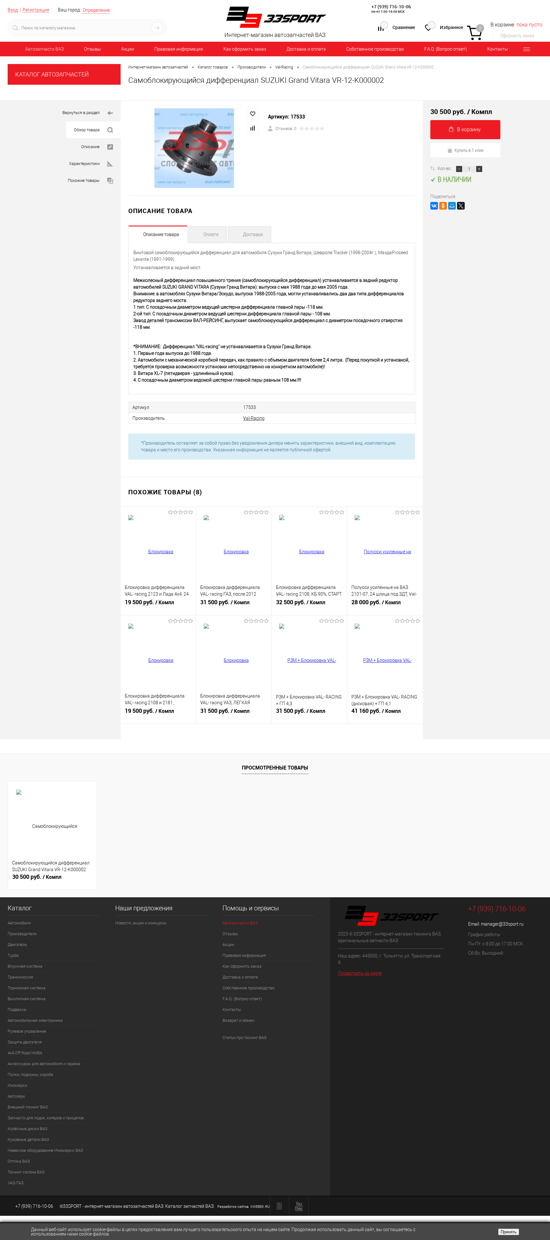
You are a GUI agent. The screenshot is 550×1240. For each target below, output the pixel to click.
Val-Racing (253, 418)
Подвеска (17, 1009)
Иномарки (17, 1085)
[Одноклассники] (443, 206)
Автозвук (16, 1096)
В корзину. (469, 129)
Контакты (497, 49)
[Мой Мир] (452, 206)
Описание (90, 146)
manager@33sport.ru (502, 924)
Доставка (253, 234)
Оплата (211, 234)
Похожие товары (84, 180)
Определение (96, 10)
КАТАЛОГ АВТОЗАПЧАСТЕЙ (52, 74)
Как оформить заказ (244, 49)
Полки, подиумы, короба (30, 1074)
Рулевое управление (27, 1031)
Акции (127, 49)
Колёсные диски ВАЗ (27, 1128)
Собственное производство (375, 49)
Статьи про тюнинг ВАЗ (244, 1037)
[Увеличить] (194, 148)
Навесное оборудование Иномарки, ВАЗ (45, 1150)
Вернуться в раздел (81, 112)
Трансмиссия (20, 977)
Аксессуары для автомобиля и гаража (44, 1063)
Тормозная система (27, 988)
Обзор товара (87, 129)
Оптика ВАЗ (19, 1161)
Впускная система (25, 966)
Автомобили (19, 923)
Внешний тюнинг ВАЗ (28, 1107)
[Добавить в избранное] (252, 114)
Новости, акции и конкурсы (140, 923)
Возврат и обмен (238, 1020)
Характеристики (84, 163)
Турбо (13, 955)
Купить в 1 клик (469, 150)
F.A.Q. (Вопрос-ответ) (445, 49)
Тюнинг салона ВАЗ (26, 1172)
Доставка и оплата (306, 49)
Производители (22, 933)
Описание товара (161, 234)
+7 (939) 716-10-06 (391, 7)
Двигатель (17, 944)
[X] (461, 206)
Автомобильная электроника (35, 1020)
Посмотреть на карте (360, 973)
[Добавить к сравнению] (252, 128)
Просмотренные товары (275, 767)
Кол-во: (445, 168)
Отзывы (92, 49)
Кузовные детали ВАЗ (28, 1139)
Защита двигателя (25, 1042)
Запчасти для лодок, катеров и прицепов (46, 1117)
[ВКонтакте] (434, 206)
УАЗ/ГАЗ (16, 1182)
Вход (13, 9)
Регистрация (36, 9)
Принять (509, 1231)
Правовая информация (178, 49)
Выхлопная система (27, 998)
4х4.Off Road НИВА (25, 1052)
